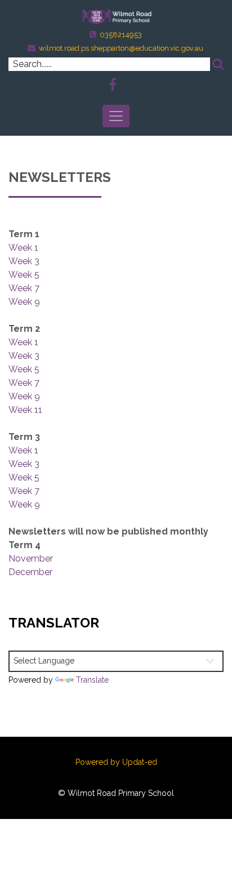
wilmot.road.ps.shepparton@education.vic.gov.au (121, 48)
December (30, 572)
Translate (92, 679)
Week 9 (24, 301)
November (30, 558)
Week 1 (23, 247)
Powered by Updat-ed (116, 762)
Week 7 (23, 288)
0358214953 (121, 34)
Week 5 (23, 274)
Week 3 (23, 261)
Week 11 (25, 409)
